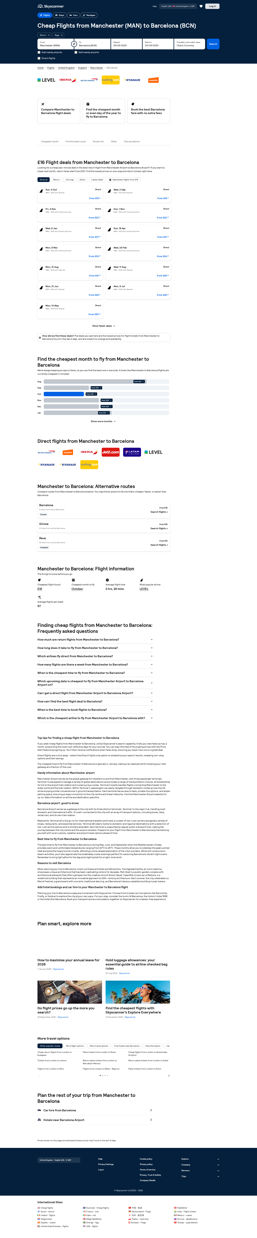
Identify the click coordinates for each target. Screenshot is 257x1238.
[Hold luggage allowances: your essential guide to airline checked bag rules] (138, 954)
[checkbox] (49, 1046)
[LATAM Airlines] (132, 452)
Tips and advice (132, 141)
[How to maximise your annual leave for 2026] (69, 952)
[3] (105, 1075)
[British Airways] (89, 80)
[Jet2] (111, 452)
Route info (98, 141)
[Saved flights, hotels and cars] (201, 6)
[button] (44, 35)
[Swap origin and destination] (74, 44)
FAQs (114, 141)
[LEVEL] (46, 80)
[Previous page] (38, 1075)
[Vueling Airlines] (111, 80)
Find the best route (76, 141)
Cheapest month (49, 141)
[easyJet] (153, 80)
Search (213, 44)
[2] (102, 1075)
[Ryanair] (132, 80)
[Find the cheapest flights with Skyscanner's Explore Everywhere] (138, 1000)
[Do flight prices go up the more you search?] (69, 1000)
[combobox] (55, 45)
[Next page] (169, 1075)
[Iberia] (68, 80)
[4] (107, 1075)
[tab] (44, 15)
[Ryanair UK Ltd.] (68, 464)
